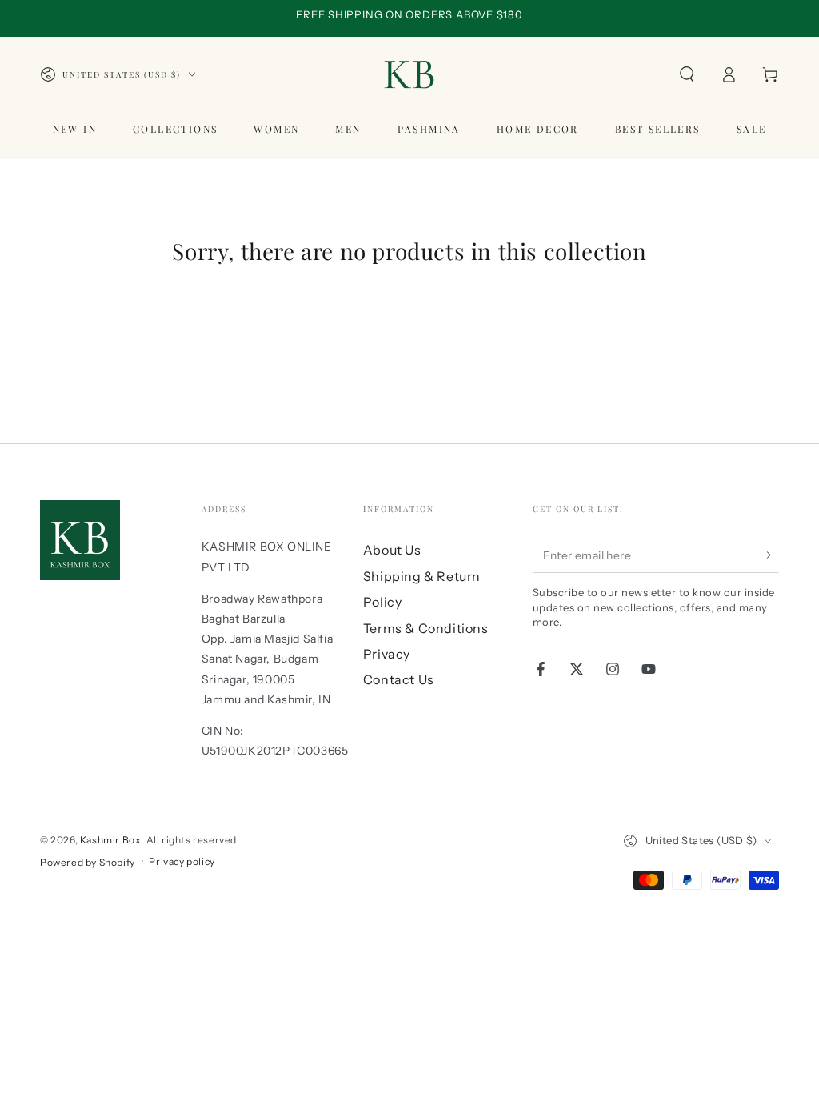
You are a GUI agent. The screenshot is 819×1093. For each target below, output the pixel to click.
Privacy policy (181, 861)
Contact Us (398, 679)
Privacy (386, 654)
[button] (687, 74)
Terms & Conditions (426, 628)
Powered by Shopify (87, 862)
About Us (392, 550)
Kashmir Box (111, 840)
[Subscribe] (770, 554)
